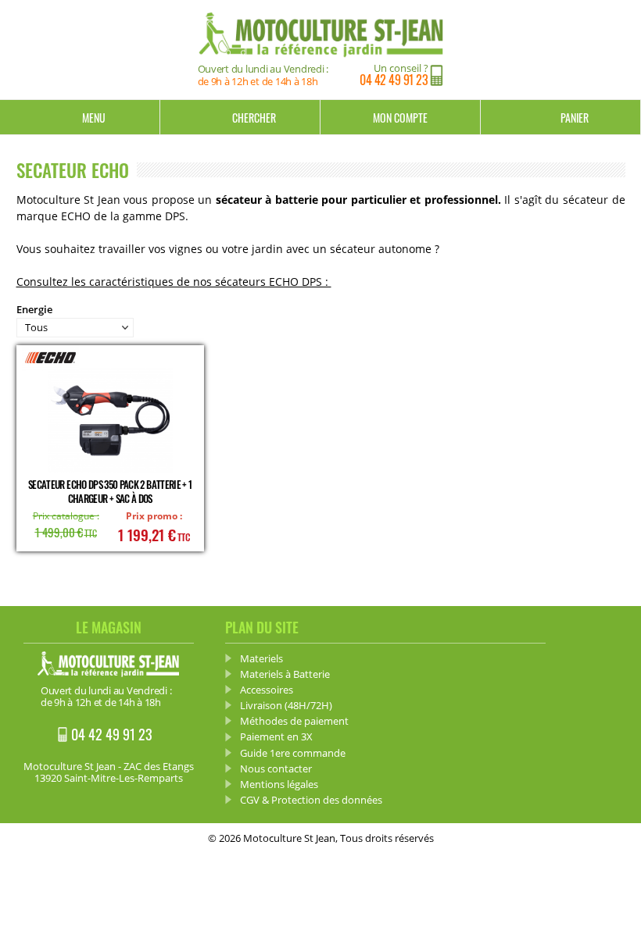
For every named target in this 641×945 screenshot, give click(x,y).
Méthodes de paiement (294, 721)
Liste (613, 318)
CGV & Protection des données (311, 800)
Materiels (261, 658)
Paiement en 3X (276, 736)
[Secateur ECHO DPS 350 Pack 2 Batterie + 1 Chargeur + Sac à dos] (110, 421)
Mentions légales (279, 784)
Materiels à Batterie (285, 674)
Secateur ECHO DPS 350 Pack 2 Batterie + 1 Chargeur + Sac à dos (110, 491)
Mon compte (400, 117)
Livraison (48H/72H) (286, 705)
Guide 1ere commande (293, 753)
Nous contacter (276, 768)
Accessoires (266, 690)
